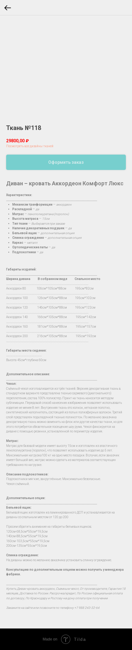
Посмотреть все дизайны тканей (29, 146)
